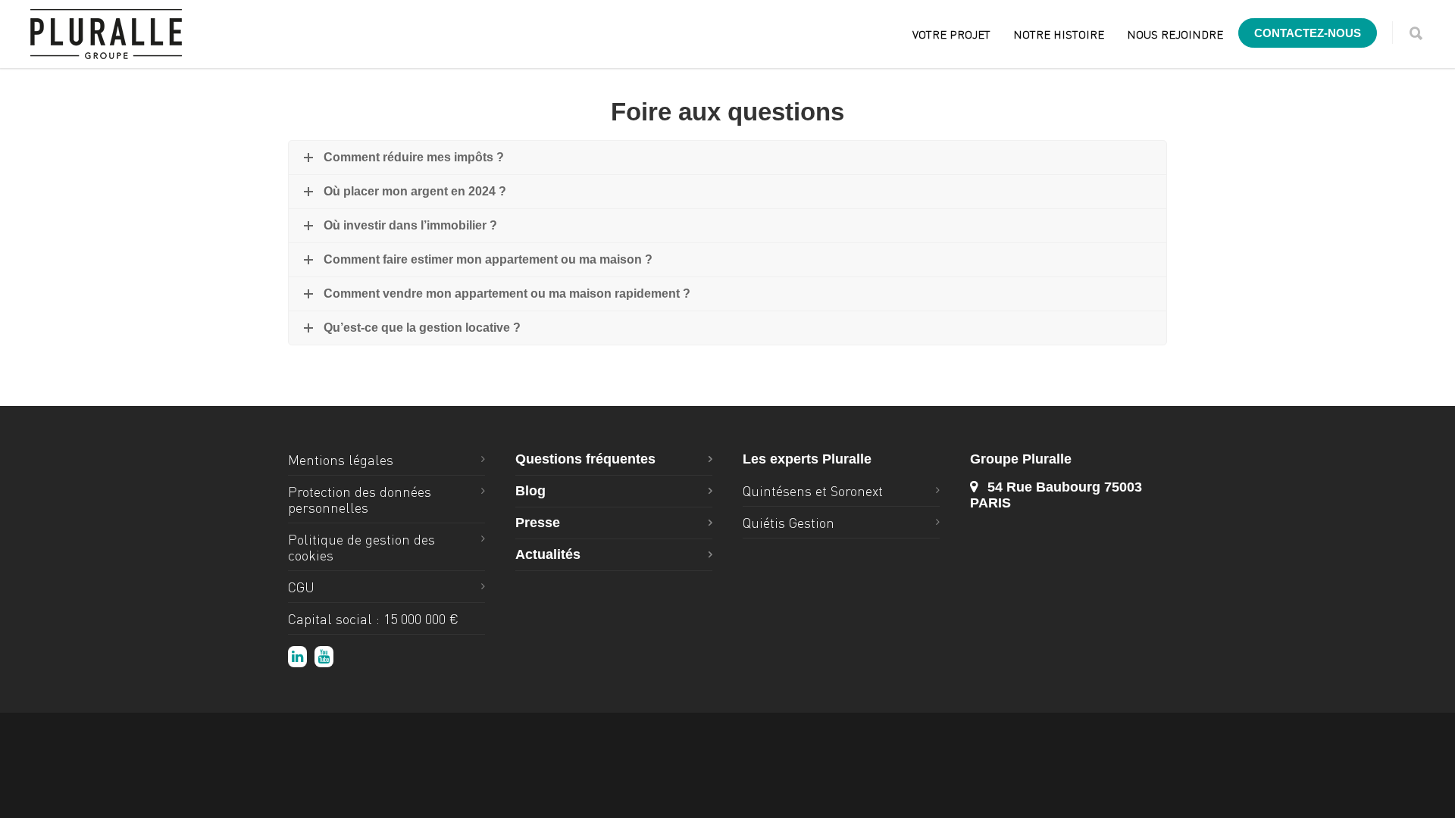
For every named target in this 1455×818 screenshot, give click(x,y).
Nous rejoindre (1175, 34)
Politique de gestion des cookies (361, 547)
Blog (530, 490)
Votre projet (951, 34)
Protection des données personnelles (359, 499)
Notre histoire (1058, 34)
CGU (301, 587)
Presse (537, 522)
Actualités (547, 554)
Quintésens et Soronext (813, 490)
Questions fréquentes (585, 459)
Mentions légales (340, 459)
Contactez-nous (1307, 33)
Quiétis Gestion (788, 522)
